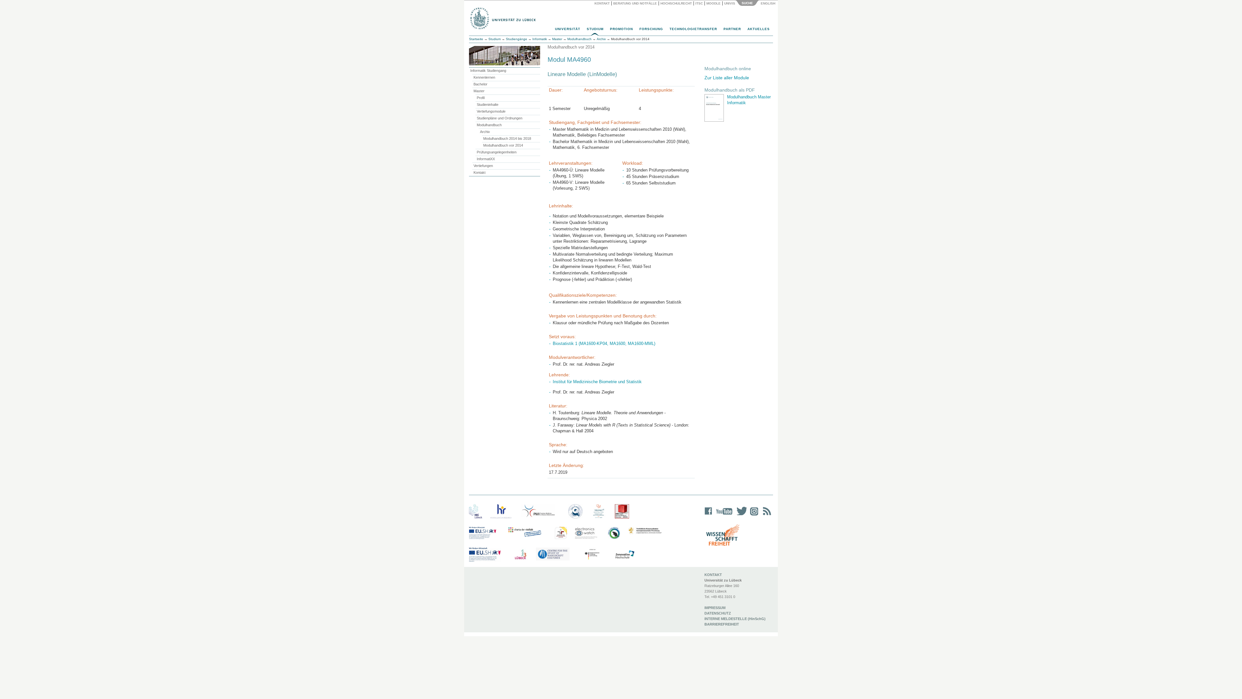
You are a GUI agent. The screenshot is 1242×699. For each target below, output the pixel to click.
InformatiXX (486, 159)
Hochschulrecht (676, 3)
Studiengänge (516, 39)
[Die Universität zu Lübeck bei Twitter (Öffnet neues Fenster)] (740, 515)
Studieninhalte (487, 104)
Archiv (485, 132)
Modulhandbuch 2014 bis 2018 (507, 138)
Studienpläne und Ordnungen (499, 118)
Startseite (476, 39)
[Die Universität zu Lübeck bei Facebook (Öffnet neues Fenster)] (708, 515)
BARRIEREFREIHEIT (721, 624)
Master (479, 91)
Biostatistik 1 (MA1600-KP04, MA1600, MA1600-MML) (604, 343)
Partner (732, 29)
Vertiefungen (483, 166)
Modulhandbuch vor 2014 (503, 145)
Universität (567, 29)
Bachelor (480, 84)
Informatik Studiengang (488, 70)
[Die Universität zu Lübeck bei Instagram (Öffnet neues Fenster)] (752, 515)
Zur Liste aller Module (726, 77)
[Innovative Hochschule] (624, 555)
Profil (481, 98)
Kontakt (602, 3)
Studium (595, 29)
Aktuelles (758, 29)
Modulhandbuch (489, 125)
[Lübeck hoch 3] (520, 555)
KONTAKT (713, 575)
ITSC (699, 3)
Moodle (713, 3)
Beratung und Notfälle (635, 3)
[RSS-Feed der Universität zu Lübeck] (765, 515)
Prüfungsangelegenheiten (497, 152)
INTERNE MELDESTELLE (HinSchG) (735, 619)
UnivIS (729, 3)
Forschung (651, 29)
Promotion (621, 29)
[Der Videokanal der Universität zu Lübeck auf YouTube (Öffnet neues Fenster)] (723, 515)
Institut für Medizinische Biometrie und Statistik (597, 381)
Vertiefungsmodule (491, 111)
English (768, 3)
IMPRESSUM (714, 608)
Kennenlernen (484, 77)
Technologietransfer (693, 29)
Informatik (539, 39)
